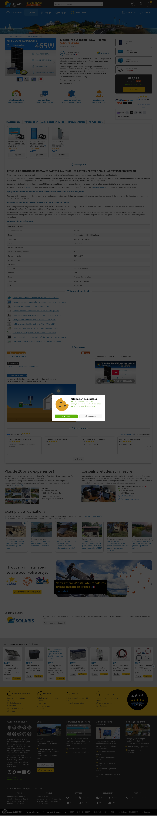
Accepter (66, 416)
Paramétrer (91, 416)
